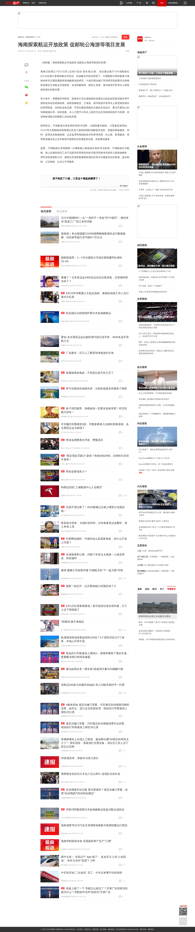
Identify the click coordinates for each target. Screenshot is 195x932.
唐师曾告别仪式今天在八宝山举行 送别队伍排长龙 (90, 773)
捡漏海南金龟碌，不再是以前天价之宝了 (90, 372)
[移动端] (121, 3)
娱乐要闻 (142, 367)
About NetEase (69, 929)
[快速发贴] (26, 65)
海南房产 (142, 52)
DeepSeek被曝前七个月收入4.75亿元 (154, 458)
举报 (127, 51)
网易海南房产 (31, 37)
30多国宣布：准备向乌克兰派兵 (79, 758)
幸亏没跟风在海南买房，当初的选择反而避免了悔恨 (96, 388)
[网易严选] (139, 3)
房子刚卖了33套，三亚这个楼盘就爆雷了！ (77, 178)
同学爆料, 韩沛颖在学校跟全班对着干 (154, 399)
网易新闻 (147, 37)
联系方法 (87, 929)
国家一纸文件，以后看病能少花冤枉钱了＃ (91, 586)
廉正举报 (143, 929)
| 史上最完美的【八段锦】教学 (153, 565)
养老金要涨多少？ (76, 471)
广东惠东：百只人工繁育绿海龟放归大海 (90, 352)
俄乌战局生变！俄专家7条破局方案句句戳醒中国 (94, 669)
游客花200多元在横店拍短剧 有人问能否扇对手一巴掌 (93, 684)
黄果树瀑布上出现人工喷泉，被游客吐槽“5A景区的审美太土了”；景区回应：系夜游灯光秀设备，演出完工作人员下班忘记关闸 (95, 743)
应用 (33, 3)
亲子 (162, 589)
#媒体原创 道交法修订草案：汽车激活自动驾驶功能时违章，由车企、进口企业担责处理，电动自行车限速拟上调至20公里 (95, 708)
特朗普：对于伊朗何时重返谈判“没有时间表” (157, 639)
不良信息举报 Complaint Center (127, 929)
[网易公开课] (130, 3)
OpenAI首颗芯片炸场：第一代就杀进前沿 (156, 464)
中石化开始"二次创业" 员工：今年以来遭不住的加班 (91, 872)
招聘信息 (95, 929)
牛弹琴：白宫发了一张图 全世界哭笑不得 (156, 190)
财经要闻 (142, 245)
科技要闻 (142, 423)
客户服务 (103, 929)
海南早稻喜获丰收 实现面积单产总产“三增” (86, 841)
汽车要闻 (142, 486)
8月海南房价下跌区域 (147, 84)
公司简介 (80, 929)
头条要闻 (142, 146)
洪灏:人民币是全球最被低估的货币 (153, 292)
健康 (140, 589)
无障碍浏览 (42, 3)
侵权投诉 (151, 929)
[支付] (147, 3)
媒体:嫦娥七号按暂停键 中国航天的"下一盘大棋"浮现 (92, 570)
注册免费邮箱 (172, 3)
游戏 (147, 589)
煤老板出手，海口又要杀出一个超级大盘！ (156, 90)
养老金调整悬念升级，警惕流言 (84, 439)
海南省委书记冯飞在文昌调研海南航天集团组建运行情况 (94, 825)
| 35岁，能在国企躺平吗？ (150, 551)
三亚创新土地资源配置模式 (150, 78)
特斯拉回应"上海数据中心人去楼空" (82, 487)
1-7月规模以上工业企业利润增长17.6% (155, 271)
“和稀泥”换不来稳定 (72, 621)
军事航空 (171, 589)
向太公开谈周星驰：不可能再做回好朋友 (155, 393)
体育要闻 (142, 299)
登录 (162, 3)
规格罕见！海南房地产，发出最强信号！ (155, 96)
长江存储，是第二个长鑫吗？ (151, 286)
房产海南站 (124, 186)
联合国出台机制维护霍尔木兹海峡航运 (88, 313)
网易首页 (26, 3)
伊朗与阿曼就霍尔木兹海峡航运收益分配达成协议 (95, 809)
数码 (154, 589)
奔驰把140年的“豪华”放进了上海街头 (154, 521)
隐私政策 (111, 929)
